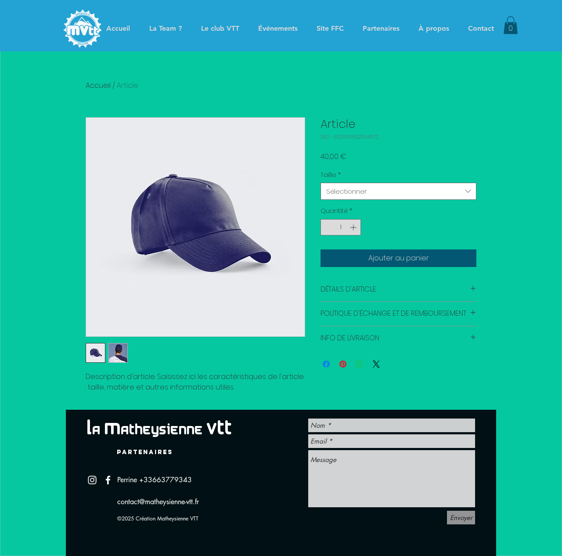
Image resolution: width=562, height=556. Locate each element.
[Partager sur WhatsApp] (359, 364)
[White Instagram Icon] (92, 480)
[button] (510, 25)
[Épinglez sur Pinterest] (343, 364)
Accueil (98, 85)
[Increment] (354, 227)
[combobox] (398, 191)
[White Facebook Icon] (108, 480)
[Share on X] (376, 364)
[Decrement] (327, 227)
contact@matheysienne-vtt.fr (158, 501)
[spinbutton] (341, 227)
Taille (331, 175)
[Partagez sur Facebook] (326, 364)
